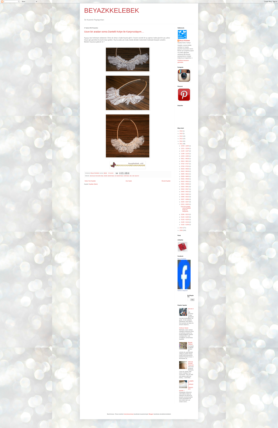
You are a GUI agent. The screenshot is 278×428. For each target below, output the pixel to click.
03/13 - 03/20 (185, 194)
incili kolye (126, 175)
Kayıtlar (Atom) (93, 184)
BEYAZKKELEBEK (111, 10)
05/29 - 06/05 (185, 176)
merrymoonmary (129, 414)
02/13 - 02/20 (185, 204)
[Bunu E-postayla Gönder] (120, 173)
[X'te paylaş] (124, 173)
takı (131, 175)
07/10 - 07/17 (185, 163)
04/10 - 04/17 (185, 189)
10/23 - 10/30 (185, 156)
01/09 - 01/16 (185, 222)
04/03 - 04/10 (185, 191)
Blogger (151, 414)
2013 (181, 138)
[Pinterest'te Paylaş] (128, 173)
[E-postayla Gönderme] (116, 173)
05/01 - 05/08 (185, 184)
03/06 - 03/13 (185, 196)
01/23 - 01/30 (185, 217)
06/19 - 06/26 (185, 169)
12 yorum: (111, 173)
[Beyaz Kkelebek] (184, 289)
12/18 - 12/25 (185, 146)
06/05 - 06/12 (185, 174)
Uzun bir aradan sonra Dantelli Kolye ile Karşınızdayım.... (114, 31)
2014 (181, 136)
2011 (181, 144)
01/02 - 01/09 (185, 224)
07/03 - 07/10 (185, 166)
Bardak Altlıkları (190, 343)
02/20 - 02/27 (185, 202)
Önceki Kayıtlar (166, 181)
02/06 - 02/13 (185, 214)
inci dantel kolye (119, 175)
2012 (181, 141)
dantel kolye (111, 175)
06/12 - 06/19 (185, 171)
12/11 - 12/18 (185, 148)
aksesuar (92, 175)
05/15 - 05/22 (185, 181)
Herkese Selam (183, 328)
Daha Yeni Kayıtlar (90, 181)
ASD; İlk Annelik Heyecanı (191, 363)
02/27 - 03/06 (185, 199)
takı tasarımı (135, 175)
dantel (105, 175)
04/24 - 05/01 (185, 186)
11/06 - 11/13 (185, 153)
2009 (181, 230)
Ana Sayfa (129, 181)
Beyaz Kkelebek (185, 40)
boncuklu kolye (99, 175)
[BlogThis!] (122, 173)
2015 (181, 133)
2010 (181, 228)
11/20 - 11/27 (185, 151)
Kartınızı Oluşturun (183, 290)
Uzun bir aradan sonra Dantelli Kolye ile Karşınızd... (186, 209)
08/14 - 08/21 (185, 161)
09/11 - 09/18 (185, 158)
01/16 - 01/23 (185, 219)
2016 (181, 131)
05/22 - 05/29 (185, 179)
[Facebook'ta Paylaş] (126, 173)
